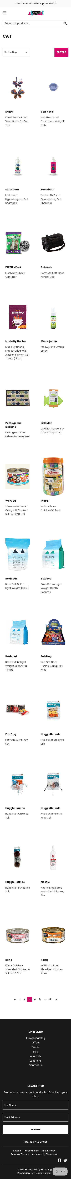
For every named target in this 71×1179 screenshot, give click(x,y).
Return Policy (48, 1150)
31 (50, 999)
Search (17, 1150)
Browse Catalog (35, 1038)
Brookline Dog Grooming (38, 1169)
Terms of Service (20, 1154)
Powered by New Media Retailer (34, 1173)
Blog (35, 1051)
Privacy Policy (31, 1150)
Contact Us (35, 1065)
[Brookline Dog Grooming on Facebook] (59, 1160)
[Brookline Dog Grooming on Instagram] (65, 1160)
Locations (35, 1060)
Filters (61, 52)
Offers (35, 1042)
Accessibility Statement (44, 1154)
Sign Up (35, 1129)
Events (35, 1047)
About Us (35, 1056)
